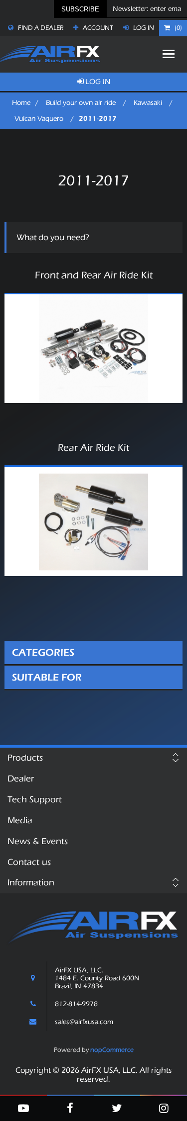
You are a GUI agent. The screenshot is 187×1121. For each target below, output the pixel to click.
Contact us (29, 862)
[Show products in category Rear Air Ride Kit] (93, 521)
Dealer (20, 779)
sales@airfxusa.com (84, 1022)
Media (19, 820)
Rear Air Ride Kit (93, 448)
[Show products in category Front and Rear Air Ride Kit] (93, 348)
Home (21, 103)
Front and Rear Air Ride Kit (94, 275)
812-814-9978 (76, 1004)
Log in (143, 27)
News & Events (37, 841)
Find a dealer (39, 27)
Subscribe (80, 9)
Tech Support (34, 799)
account (97, 27)
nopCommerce (112, 1049)
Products (25, 758)
